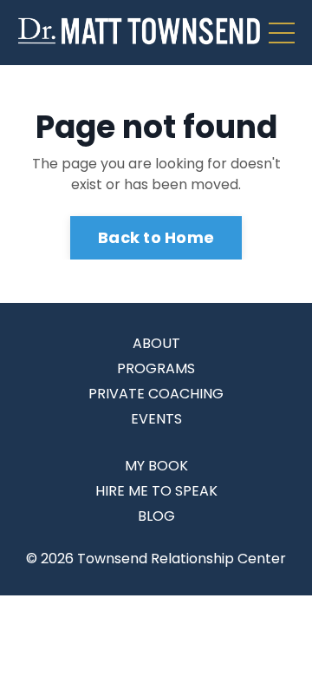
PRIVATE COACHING (156, 394)
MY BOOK (156, 466)
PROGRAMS (156, 368)
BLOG (156, 516)
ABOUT (156, 343)
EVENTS (156, 419)
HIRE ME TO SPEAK (156, 491)
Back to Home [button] (156, 237)
